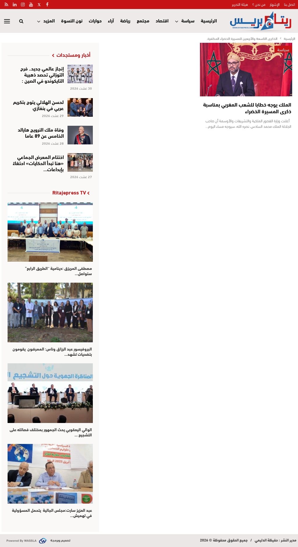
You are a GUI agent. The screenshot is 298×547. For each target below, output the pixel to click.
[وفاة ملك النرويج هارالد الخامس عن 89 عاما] (80, 135)
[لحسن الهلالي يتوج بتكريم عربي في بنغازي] (80, 107)
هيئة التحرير (240, 4)
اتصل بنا (289, 4)
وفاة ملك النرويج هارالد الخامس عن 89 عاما (41, 132)
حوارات (95, 20)
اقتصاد (162, 20)
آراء (111, 20)
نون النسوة (71, 20)
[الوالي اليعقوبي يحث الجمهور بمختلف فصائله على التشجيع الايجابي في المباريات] (50, 393)
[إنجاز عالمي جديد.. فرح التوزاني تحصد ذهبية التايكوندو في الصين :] (80, 74)
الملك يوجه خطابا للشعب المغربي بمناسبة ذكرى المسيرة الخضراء (247, 107)
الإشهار (275, 4)
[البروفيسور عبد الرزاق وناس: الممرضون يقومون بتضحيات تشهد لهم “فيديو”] (50, 312)
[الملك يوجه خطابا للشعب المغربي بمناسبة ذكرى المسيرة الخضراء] (246, 69)
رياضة (125, 20)
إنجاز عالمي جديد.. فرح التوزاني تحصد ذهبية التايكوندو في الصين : (42, 74)
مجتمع (143, 20)
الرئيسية (209, 20)
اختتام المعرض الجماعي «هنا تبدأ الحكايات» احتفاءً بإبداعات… (38, 162)
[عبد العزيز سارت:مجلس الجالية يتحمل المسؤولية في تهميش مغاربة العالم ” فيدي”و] (50, 474)
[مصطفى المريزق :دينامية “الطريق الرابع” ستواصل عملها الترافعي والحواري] (50, 232)
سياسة (187, 20)
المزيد (49, 20)
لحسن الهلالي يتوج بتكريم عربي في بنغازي (38, 104)
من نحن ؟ (258, 4)
